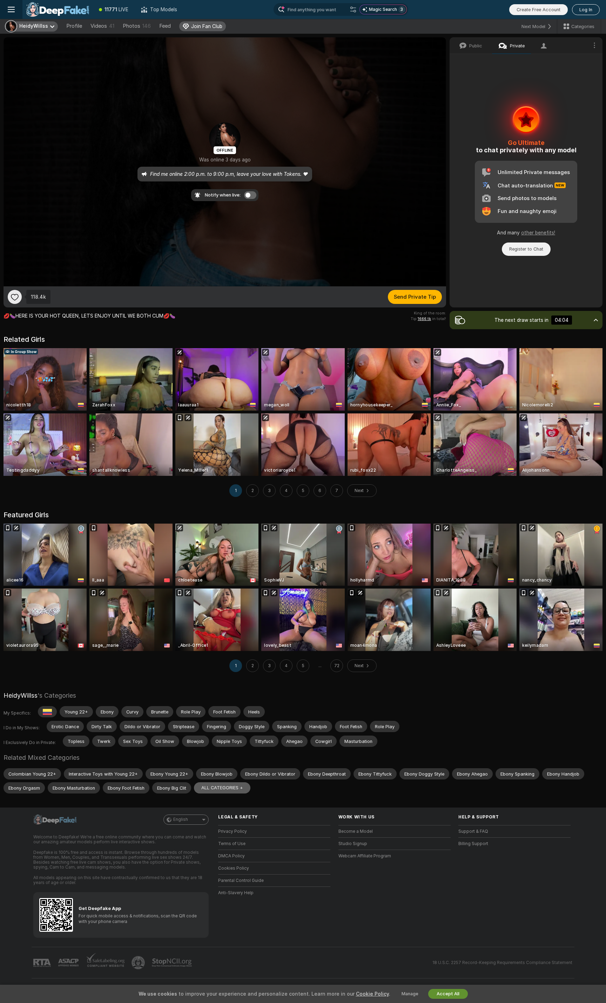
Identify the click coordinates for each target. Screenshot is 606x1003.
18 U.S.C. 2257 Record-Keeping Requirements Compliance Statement (502, 962)
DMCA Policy (231, 855)
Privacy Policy (232, 831)
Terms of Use (231, 843)
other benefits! (538, 232)
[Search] (353, 9)
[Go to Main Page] (57, 9)
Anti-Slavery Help (236, 892)
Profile (74, 26)
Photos (137, 26)
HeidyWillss (21, 695)
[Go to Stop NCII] (172, 962)
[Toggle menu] (11, 9)
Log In (585, 9)
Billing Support (473, 843)
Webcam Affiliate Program (364, 855)
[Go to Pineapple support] (139, 962)
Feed (165, 26)
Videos (102, 26)
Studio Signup (352, 843)
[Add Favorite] (15, 297)
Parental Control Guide (241, 880)
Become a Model (355, 831)
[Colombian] (47, 711)
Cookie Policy (372, 994)
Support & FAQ (473, 831)
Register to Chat (526, 249)
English (180, 819)
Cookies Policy (233, 868)
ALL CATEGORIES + (222, 787)
